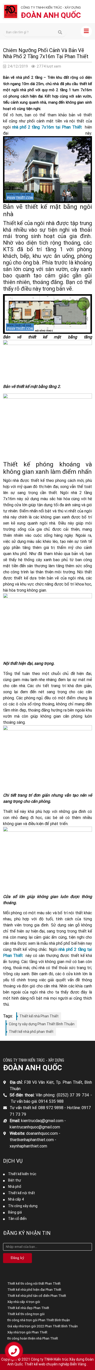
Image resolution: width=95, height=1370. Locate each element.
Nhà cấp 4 (16, 1199)
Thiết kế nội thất (21, 1193)
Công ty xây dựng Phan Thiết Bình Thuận (41, 1024)
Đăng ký (17, 1258)
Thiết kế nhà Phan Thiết (39, 1016)
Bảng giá (15, 1212)
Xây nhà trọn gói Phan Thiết (27, 1332)
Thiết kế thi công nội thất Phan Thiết (34, 1283)
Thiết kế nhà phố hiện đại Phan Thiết (34, 1289)
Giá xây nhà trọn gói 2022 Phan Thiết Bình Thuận (42, 1326)
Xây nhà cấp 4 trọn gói (23, 1301)
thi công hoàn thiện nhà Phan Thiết (32, 1338)
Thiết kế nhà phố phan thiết (31, 1031)
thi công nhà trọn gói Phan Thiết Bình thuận (38, 1320)
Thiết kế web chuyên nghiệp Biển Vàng (55, 1364)
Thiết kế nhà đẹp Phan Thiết (28, 1308)
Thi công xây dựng (22, 1206)
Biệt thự (14, 1180)
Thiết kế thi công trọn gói (26, 1314)
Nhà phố (14, 1186)
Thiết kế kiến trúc (22, 1174)
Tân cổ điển (17, 1218)
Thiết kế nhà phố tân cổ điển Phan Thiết (36, 1295)
